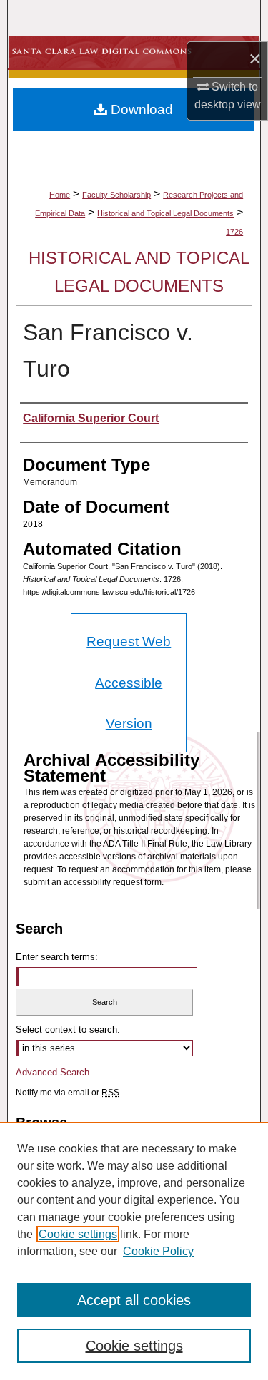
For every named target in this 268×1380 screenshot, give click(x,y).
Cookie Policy (158, 1251)
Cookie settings (78, 1234)
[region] (134, 1251)
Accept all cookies (134, 1300)
